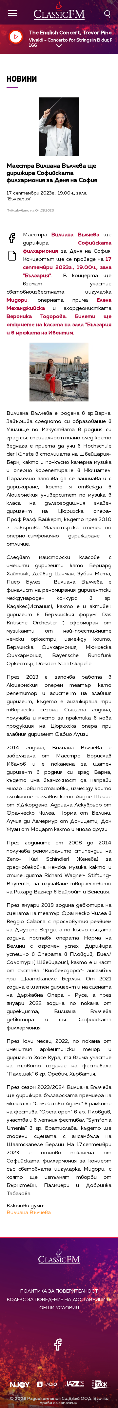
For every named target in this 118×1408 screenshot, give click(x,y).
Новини (22, 79)
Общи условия (59, 1308)
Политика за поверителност (59, 1291)
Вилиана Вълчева (29, 1212)
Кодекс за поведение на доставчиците (59, 1300)
